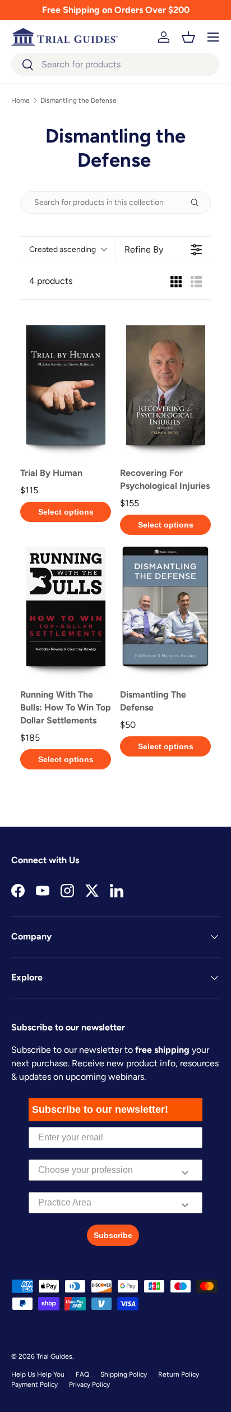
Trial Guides (54, 1356)
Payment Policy (34, 1384)
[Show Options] (185, 1170)
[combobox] (115, 64)
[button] (188, 37)
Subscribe (113, 1235)
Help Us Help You (37, 1374)
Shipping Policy (123, 1374)
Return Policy (178, 1374)
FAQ (82, 1374)
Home (20, 100)
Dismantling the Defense (78, 100)
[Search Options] (199, 202)
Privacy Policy (89, 1384)
